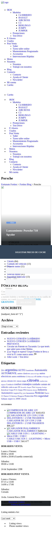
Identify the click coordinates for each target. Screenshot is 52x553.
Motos (10, 59)
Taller (15, 46)
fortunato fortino (41, 387)
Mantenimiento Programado (25, 51)
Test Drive (17, 36)
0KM (9, 10)
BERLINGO (24, 25)
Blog (9, 69)
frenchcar (4, 390)
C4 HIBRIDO (25, 15)
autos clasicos (23, 373)
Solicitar (26, 302)
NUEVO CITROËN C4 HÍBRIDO (23, 338)
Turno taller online (21, 48)
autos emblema (18, 376)
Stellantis (4, 399)
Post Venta (12, 43)
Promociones (19, 33)
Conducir (9, 384)
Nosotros (11, 61)
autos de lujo (34, 373)
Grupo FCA (13, 390)
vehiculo (24, 399)
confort (18, 384)
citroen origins (22, 381)
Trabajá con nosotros (22, 67)
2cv (2, 370)
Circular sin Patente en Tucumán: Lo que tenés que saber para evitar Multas (28, 347)
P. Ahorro (11, 38)
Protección (29, 396)
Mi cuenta (11, 82)
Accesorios (18, 54)
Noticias (39, 392)
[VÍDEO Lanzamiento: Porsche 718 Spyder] (26, 187)
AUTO (21, 370)
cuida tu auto (13, 387)
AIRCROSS (24, 20)
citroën (33, 380)
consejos (26, 384)
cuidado (36, 384)
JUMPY (22, 28)
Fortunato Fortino (17, 502)
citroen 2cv (11, 381)
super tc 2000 (14, 399)
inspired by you (19, 393)
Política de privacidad (20, 504)
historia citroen (32, 390)
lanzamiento (30, 393)
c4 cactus (37, 376)
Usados (10, 41)
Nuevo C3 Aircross (10, 396)
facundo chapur (26, 387)
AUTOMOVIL (9, 373)
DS (19, 387)
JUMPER (22, 30)
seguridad (43, 395)
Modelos (17, 12)
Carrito (10, 85)
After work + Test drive (17, 357)
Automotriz (40, 370)
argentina (11, 370)
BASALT (23, 17)
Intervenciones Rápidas (23, 56)
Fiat (33, 387)
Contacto (11, 72)
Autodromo (30, 370)
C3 (19, 23)
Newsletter (18, 80)
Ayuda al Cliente (20, 77)
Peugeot (21, 396)
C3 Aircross (30, 376)
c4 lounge (45, 376)
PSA (36, 396)
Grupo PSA (22, 390)
